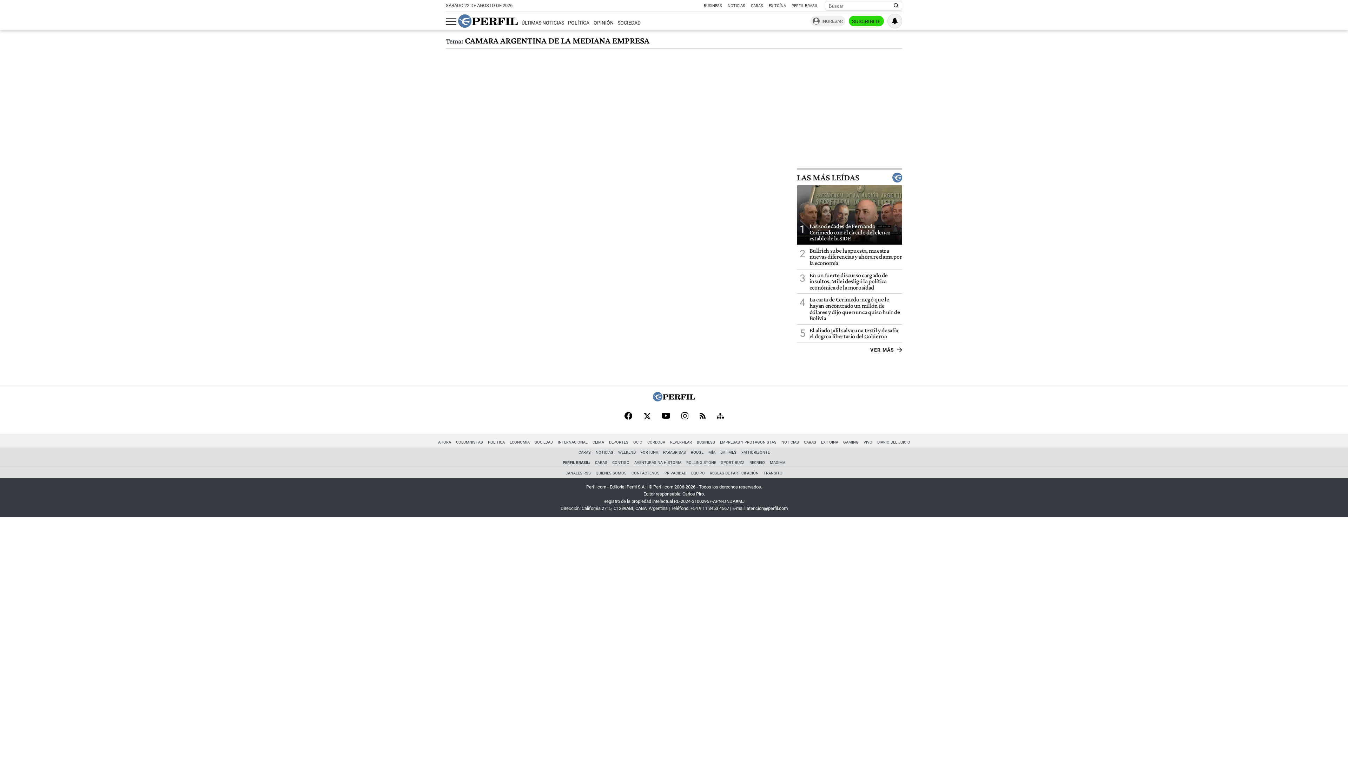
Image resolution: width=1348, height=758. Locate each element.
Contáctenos (646, 473)
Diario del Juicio (893, 442)
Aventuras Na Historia (657, 462)
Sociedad (629, 23)
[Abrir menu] (451, 21)
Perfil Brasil (805, 6)
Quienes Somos (611, 473)
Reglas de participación (734, 473)
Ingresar (832, 21)
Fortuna (649, 452)
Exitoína (777, 6)
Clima (598, 442)
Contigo (620, 462)
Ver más (882, 350)
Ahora (444, 442)
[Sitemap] (720, 416)
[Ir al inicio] (488, 21)
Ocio (637, 442)
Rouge (697, 452)
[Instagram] (684, 416)
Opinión (604, 23)
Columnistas (469, 442)
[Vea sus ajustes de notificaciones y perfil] (895, 21)
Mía (711, 452)
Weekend (627, 452)
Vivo (868, 442)
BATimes (728, 452)
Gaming (851, 442)
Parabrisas (674, 452)
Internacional (573, 442)
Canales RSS (578, 473)
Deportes (618, 442)
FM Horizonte (755, 452)
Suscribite (866, 21)
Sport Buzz (733, 462)
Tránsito (773, 473)
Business (713, 6)
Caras (757, 6)
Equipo (698, 473)
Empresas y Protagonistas (748, 442)
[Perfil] (674, 399)
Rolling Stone (701, 462)
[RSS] (703, 416)
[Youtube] (666, 416)
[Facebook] (628, 416)
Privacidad (675, 473)
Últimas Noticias (543, 23)
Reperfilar (681, 442)
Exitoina (829, 442)
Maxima (777, 462)
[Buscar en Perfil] (896, 6)
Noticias (736, 6)
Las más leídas (828, 177)
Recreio (757, 462)
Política (578, 23)
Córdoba (656, 442)
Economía (520, 442)
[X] (646, 416)
